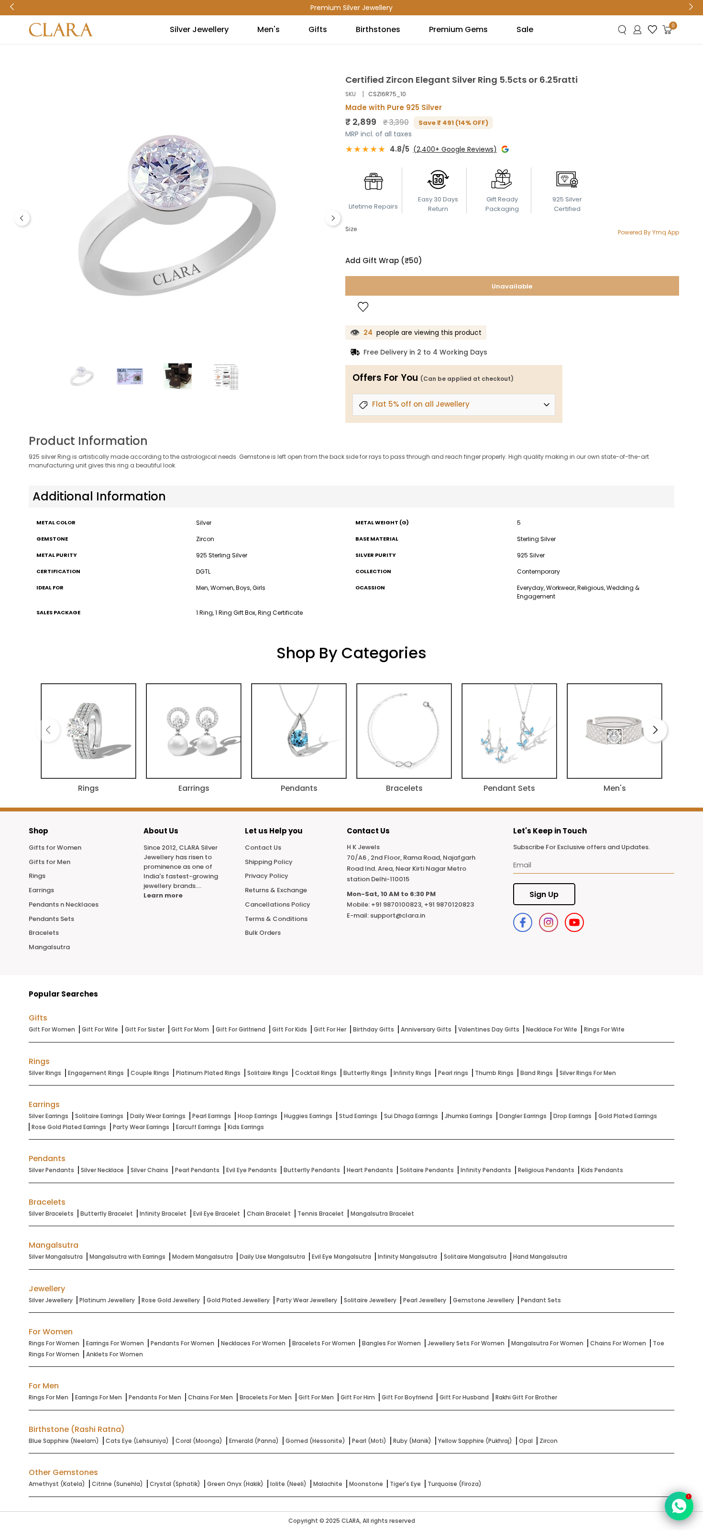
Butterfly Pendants (312, 1170)
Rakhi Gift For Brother (526, 1397)
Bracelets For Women (323, 1343)
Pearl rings (453, 1073)
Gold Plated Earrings (627, 1116)
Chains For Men (210, 1397)
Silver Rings (45, 1073)
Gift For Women (52, 1029)
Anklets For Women (114, 1354)
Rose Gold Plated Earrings (69, 1127)
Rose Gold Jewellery (171, 1300)
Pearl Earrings (211, 1116)
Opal (526, 1441)
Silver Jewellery (51, 1300)
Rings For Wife (604, 1029)
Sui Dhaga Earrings (411, 1116)
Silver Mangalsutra (56, 1257)
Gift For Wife (100, 1029)
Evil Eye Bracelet (216, 1213)
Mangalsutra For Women (547, 1343)
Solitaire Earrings (99, 1116)
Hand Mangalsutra (540, 1257)
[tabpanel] (177, 216)
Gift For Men (316, 1397)
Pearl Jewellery (424, 1300)
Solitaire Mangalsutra (475, 1257)
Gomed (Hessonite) (315, 1441)
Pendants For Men (155, 1397)
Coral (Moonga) (199, 1441)
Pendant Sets (541, 1300)
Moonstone (366, 1484)
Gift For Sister (145, 1029)
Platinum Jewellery (107, 1300)
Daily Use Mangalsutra (272, 1257)
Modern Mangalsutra (202, 1257)
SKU (350, 94)
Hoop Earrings (257, 1116)
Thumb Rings (494, 1073)
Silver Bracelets (51, 1213)
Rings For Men (48, 1397)
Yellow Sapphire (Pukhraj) (475, 1441)
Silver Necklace (102, 1170)
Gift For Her (330, 1029)
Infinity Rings (412, 1073)
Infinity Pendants (486, 1170)
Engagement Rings (96, 1073)
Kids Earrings (246, 1127)
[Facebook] (522, 922)
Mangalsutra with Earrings (127, 1257)
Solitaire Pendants (427, 1170)
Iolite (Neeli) (288, 1484)
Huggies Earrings (308, 1116)
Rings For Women (54, 1343)
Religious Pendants (546, 1170)
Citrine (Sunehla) (117, 1484)
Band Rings (536, 1073)
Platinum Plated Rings (208, 1073)
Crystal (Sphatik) (175, 1484)
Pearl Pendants (197, 1170)
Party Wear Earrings (141, 1127)
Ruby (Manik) (412, 1441)
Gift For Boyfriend (407, 1397)
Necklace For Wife (551, 1029)
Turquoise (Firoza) (455, 1484)
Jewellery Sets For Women (466, 1343)
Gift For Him (358, 1397)
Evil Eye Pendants (251, 1170)
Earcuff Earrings (198, 1127)
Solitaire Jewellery (370, 1300)
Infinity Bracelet (163, 1213)
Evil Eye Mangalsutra (341, 1257)
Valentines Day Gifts (488, 1029)
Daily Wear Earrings (158, 1116)
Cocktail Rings (316, 1073)
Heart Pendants (370, 1170)
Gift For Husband (464, 1397)
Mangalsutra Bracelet (382, 1213)
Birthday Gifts (373, 1029)
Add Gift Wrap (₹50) (383, 260)
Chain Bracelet (269, 1213)
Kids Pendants (602, 1170)
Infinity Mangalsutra (407, 1257)
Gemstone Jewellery (483, 1300)
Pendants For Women (182, 1343)
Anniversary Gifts (426, 1029)
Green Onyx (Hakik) (235, 1484)
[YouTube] (574, 922)
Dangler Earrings (523, 1116)
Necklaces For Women (253, 1343)
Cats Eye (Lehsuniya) (137, 1441)
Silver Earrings (48, 1116)
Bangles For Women (391, 1343)
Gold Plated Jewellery (238, 1300)
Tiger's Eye (405, 1484)
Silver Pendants (51, 1170)
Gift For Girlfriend (240, 1029)
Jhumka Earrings (469, 1116)
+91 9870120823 (449, 904)
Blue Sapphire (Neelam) (64, 1441)
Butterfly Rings (365, 1073)
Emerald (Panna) (254, 1441)
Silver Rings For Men (588, 1073)
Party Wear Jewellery (306, 1300)
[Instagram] (548, 922)
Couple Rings (150, 1073)
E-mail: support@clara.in (386, 915)
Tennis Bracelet (320, 1213)
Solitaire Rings (267, 1073)
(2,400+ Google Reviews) (455, 149)
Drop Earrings (572, 1116)
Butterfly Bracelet (106, 1213)
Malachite (327, 1484)
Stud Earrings (358, 1116)
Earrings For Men (98, 1397)
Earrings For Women (115, 1343)
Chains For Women (618, 1343)
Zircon (548, 1441)
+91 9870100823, (397, 904)
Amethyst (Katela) (57, 1484)
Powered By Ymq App (648, 232)
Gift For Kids (289, 1029)
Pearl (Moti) (369, 1441)
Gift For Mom (190, 1029)
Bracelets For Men (266, 1397)
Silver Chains (149, 1170)
